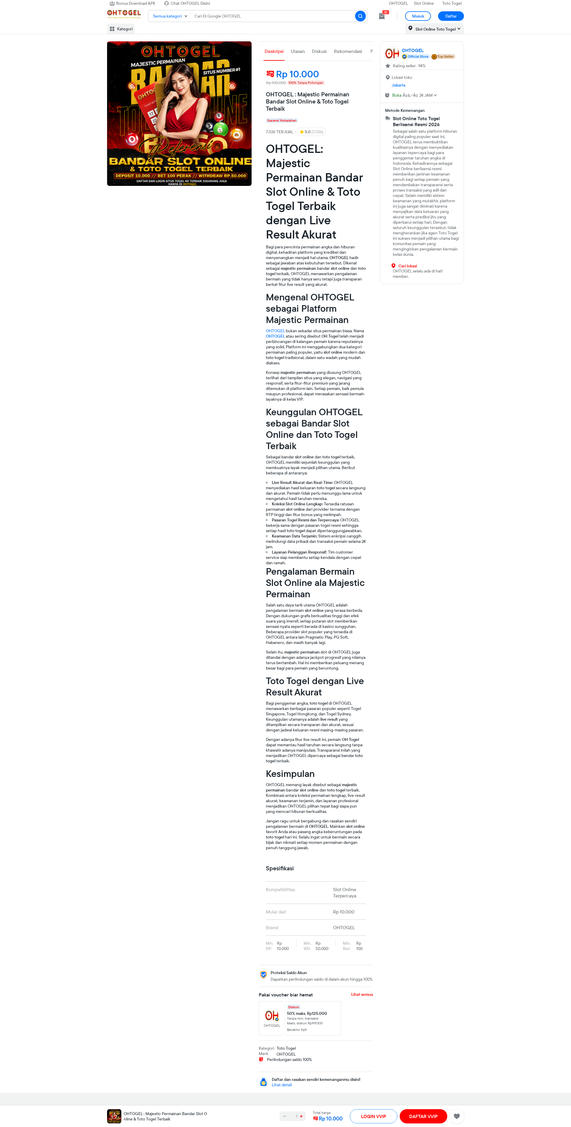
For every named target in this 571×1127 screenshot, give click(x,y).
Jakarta (398, 85)
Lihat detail (282, 1084)
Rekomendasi (348, 51)
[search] (360, 16)
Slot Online (424, 3)
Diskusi (319, 51)
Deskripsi (274, 51)
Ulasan (298, 51)
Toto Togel (452, 3)
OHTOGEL (398, 3)
